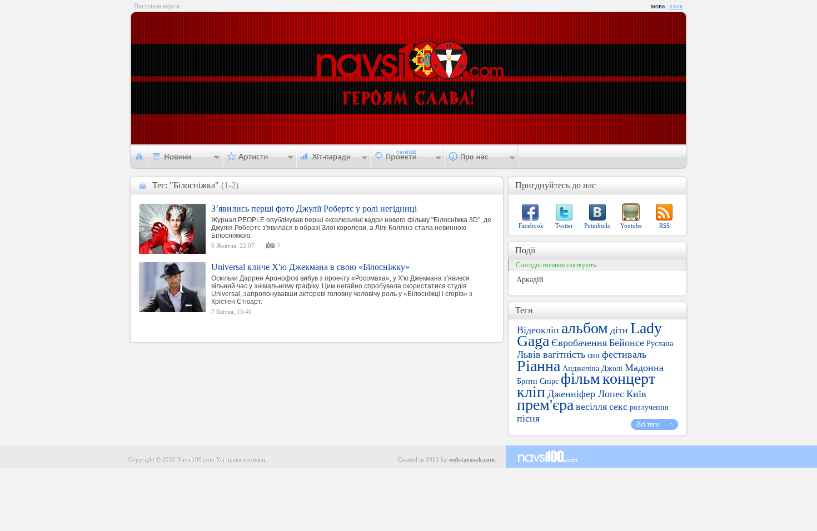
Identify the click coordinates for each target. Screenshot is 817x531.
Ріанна (538, 365)
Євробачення (579, 342)
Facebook (531, 225)
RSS (664, 225)
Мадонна (644, 367)
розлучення (649, 407)
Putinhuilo (597, 225)
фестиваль (624, 354)
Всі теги (647, 424)
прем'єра (545, 404)
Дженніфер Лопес (585, 393)
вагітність (564, 354)
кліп (531, 391)
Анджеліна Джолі (592, 368)
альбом (584, 328)
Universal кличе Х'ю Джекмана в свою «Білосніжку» (310, 267)
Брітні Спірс (538, 381)
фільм (580, 378)
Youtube (631, 225)
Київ (636, 393)
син (593, 355)
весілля (591, 406)
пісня (528, 418)
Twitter (564, 225)
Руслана (659, 343)
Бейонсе (626, 342)
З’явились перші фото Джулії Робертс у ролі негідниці (314, 208)
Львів (529, 354)
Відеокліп (538, 329)
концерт (628, 378)
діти (619, 329)
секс (618, 406)
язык (676, 6)
